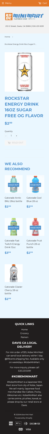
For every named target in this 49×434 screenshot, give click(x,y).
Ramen (24, 337)
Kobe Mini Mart (26, 414)
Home (7, 37)
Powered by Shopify (23, 418)
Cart (44, 3)
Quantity (9, 131)
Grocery (24, 333)
